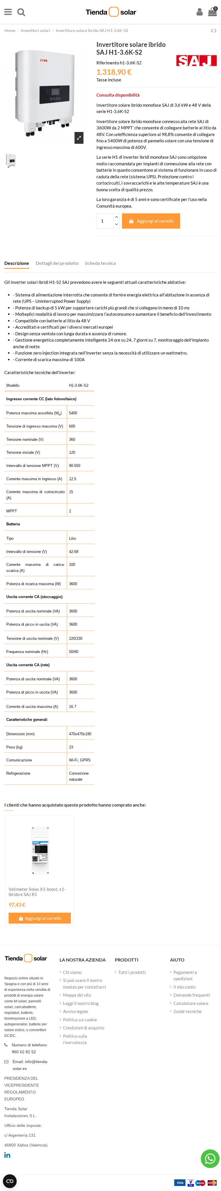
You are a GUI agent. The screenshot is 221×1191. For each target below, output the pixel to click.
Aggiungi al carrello (155, 220)
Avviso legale (75, 1011)
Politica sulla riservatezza (75, 1039)
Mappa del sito (77, 994)
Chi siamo (72, 972)
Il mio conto (184, 986)
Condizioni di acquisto (83, 1027)
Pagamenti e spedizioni (185, 975)
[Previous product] (212, 30)
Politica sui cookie (80, 1019)
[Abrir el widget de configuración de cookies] (10, 1181)
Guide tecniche (188, 1011)
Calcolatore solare (191, 1003)
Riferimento (107, 62)
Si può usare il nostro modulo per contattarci (84, 983)
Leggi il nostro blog (81, 1003)
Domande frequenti (192, 994)
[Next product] (215, 30)
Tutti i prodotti (132, 972)
